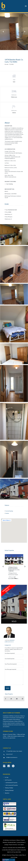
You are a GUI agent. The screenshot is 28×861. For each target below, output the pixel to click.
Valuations (7, 793)
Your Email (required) (9, 658)
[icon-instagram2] (4, 766)
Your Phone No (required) (11, 664)
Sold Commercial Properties (12, 785)
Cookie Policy (22, 855)
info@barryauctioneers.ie (11, 757)
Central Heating (9, 511)
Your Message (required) (10, 669)
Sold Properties (8, 780)
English (6, 859)
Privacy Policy (15, 855)
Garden (7, 513)
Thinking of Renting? (9, 790)
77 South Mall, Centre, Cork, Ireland (14, 751)
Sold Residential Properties (11, 782)
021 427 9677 (9, 754)
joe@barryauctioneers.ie (9, 641)
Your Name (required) (10, 653)
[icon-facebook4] (9, 766)
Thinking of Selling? (9, 787)
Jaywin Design (14, 857)
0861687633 (12, 640)
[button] (3, 566)
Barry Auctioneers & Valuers (13, 840)
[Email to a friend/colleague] (17, 699)
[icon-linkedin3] (13, 766)
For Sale (6, 777)
